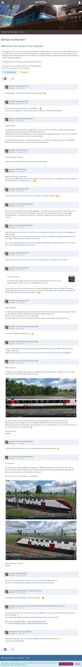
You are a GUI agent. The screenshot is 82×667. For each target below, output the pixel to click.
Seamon (13, 307)
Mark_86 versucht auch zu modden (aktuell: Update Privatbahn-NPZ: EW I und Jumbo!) (37, 606)
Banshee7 (12, 88)
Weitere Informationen (66, 664)
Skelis (38, 372)
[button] (2, 2)
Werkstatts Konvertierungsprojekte (20, 631)
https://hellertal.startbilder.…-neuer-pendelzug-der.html (26, 621)
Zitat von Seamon (13, 277)
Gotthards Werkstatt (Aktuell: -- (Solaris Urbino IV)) (25, 591)
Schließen (77, 664)
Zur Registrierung (10, 72)
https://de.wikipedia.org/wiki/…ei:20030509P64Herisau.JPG (27, 623)
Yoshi (61, 236)
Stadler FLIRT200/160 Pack (18, 169)
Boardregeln (24, 72)
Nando (9, 260)
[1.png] (41, 500)
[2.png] (41, 540)
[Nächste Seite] (13, 78)
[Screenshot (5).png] (41, 397)
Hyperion (34, 130)
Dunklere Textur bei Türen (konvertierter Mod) (23, 326)
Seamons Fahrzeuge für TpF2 (18, 86)
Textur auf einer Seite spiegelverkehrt (21, 118)
